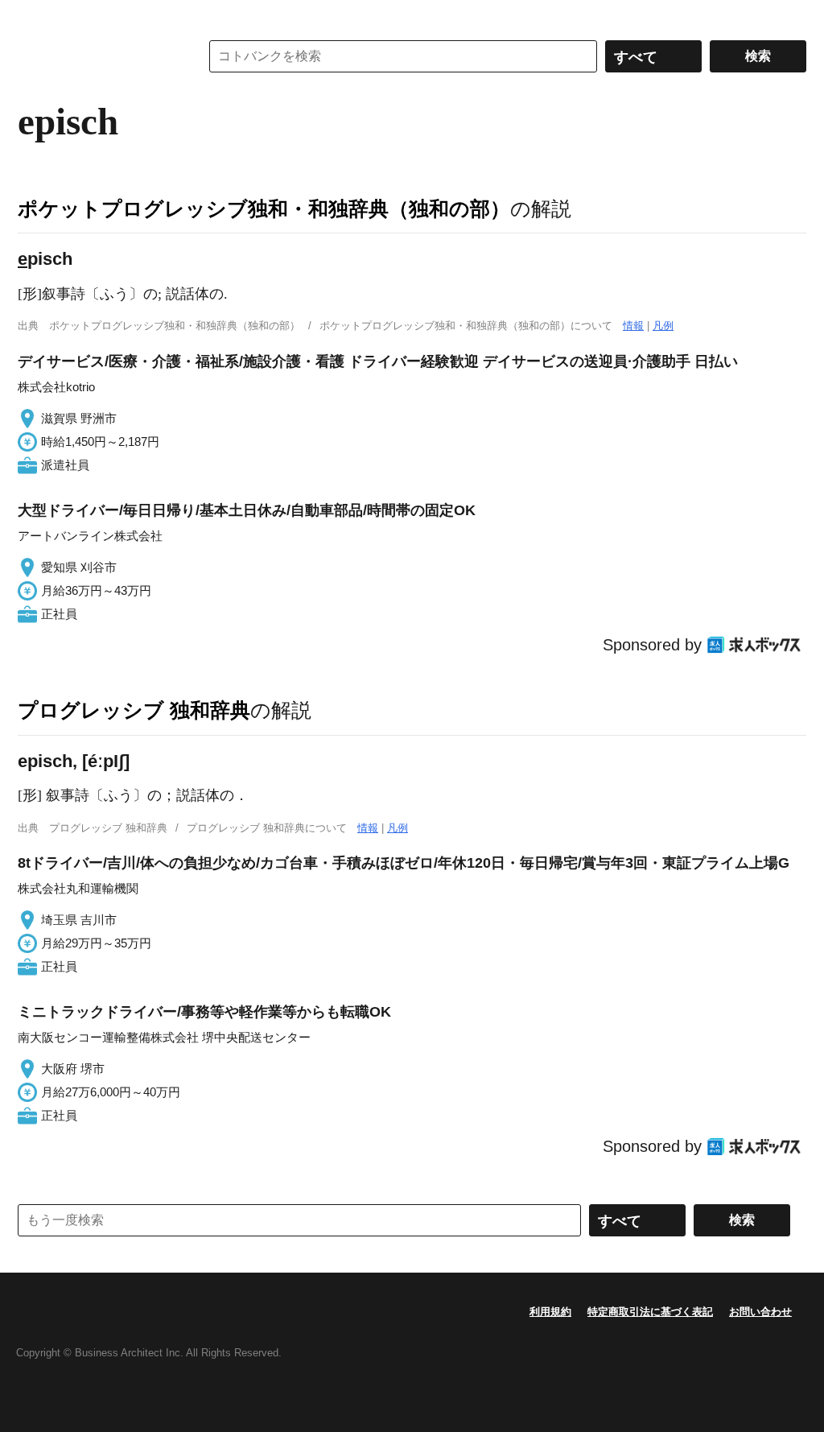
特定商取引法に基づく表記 (650, 1312)
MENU (34, 16)
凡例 (663, 326)
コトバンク (97, 56)
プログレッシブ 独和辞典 (134, 710)
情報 (633, 326)
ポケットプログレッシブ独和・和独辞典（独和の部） (264, 208)
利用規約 (550, 1312)
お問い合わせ (760, 1312)
